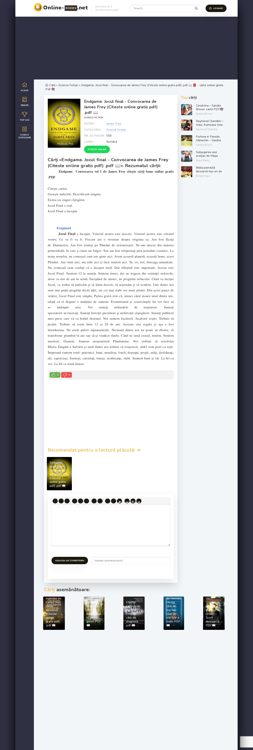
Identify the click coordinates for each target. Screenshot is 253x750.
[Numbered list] (100, 501)
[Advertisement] (126, 48)
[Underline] (67, 501)
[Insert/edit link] (113, 501)
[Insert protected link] (119, 501)
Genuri (25, 105)
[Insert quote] (127, 501)
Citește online (97, 149)
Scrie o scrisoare (24, 136)
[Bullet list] (94, 501)
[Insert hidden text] (139, 501)
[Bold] (55, 501)
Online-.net (65, 7)
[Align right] (86, 501)
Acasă (25, 90)
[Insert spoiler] (133, 501)
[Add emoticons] (107, 501)
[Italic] (61, 501)
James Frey (113, 124)
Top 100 (24, 120)
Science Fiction (93, 117)
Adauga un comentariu (69, 560)
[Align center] (80, 501)
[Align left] (74, 501)
